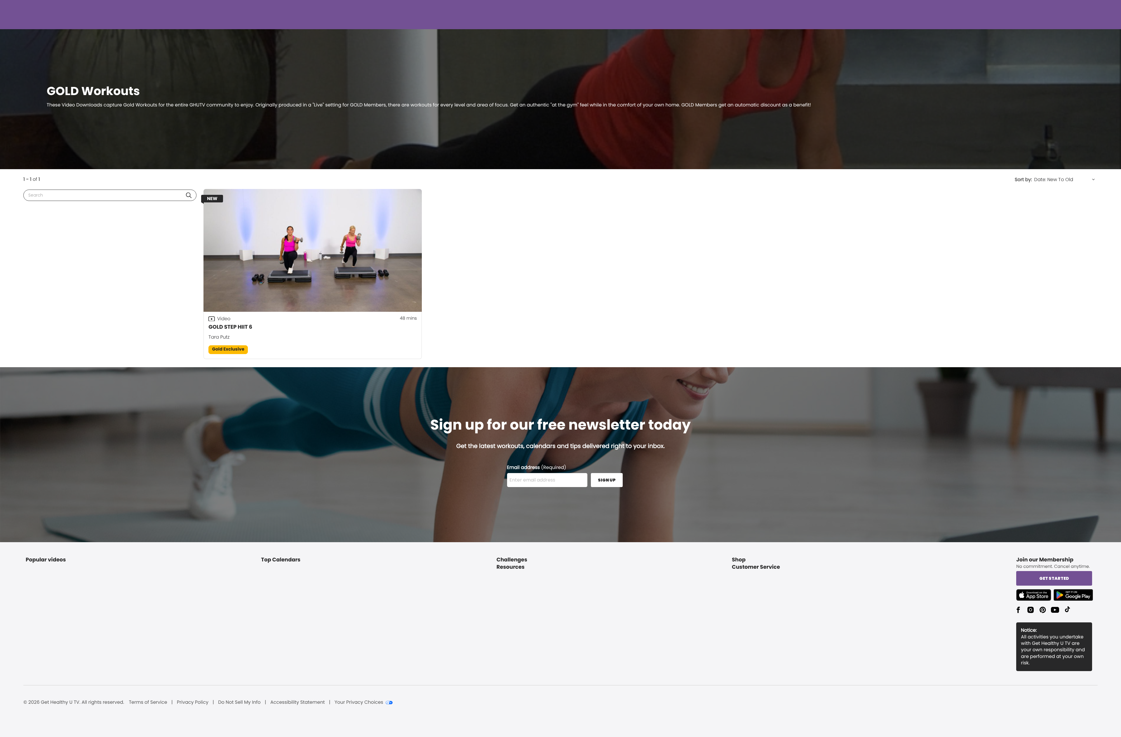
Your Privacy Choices (359, 702)
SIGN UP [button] (607, 480)
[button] (189, 195)
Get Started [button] (1054, 578)
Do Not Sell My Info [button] (239, 702)
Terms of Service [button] (148, 702)
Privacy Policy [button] (192, 702)
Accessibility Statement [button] (297, 702)
